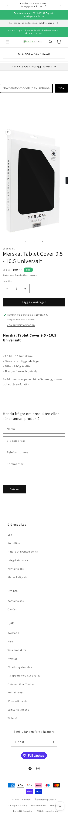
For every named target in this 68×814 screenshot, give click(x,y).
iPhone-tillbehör (18, 701)
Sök (61, 88)
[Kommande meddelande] (61, 5)
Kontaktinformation (23, 811)
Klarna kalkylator (18, 577)
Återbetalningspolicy (45, 799)
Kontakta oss (16, 568)
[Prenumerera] (53, 742)
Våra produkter (17, 650)
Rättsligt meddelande (47, 811)
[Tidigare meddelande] (7, 5)
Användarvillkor (39, 805)
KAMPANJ (13, 633)
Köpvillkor (14, 543)
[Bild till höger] (42, 242)
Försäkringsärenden (20, 667)
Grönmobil (25, 799)
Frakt (17, 275)
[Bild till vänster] (26, 242)
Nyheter (12, 658)
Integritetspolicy (18, 560)
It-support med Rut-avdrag (24, 675)
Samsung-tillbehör (19, 709)
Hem (10, 641)
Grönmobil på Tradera (21, 684)
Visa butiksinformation (21, 325)
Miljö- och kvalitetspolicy (23, 551)
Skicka (14, 489)
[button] (7, 42)
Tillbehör (13, 718)
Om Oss (12, 609)
